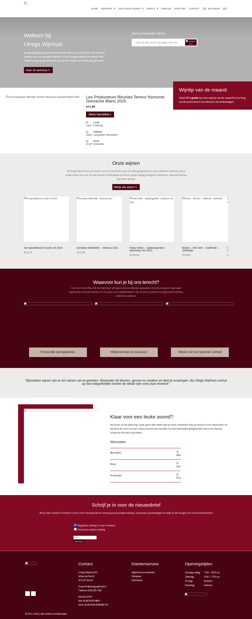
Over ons (180, 8)
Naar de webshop (37, 70)
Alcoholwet (137, 580)
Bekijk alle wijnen (124, 187)
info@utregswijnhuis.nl (95, 586)
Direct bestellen (99, 114)
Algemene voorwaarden (143, 572)
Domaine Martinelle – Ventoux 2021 (97, 248)
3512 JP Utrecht (85, 580)
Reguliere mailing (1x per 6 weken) (96, 525)
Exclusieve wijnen (129, 8)
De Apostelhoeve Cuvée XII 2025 (43, 248)
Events (151, 8)
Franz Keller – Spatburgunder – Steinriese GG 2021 (148, 249)
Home (94, 8)
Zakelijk (166, 8)
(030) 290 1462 (95, 590)
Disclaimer (136, 576)
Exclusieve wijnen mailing (91, 529)
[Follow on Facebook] (27, 593)
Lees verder (46, 242)
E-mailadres (85, 533)
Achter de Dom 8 (86, 576)
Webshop (106, 8)
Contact (194, 8)
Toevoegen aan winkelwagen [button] (99, 242)
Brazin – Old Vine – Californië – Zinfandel (200, 249)
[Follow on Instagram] (33, 593)
